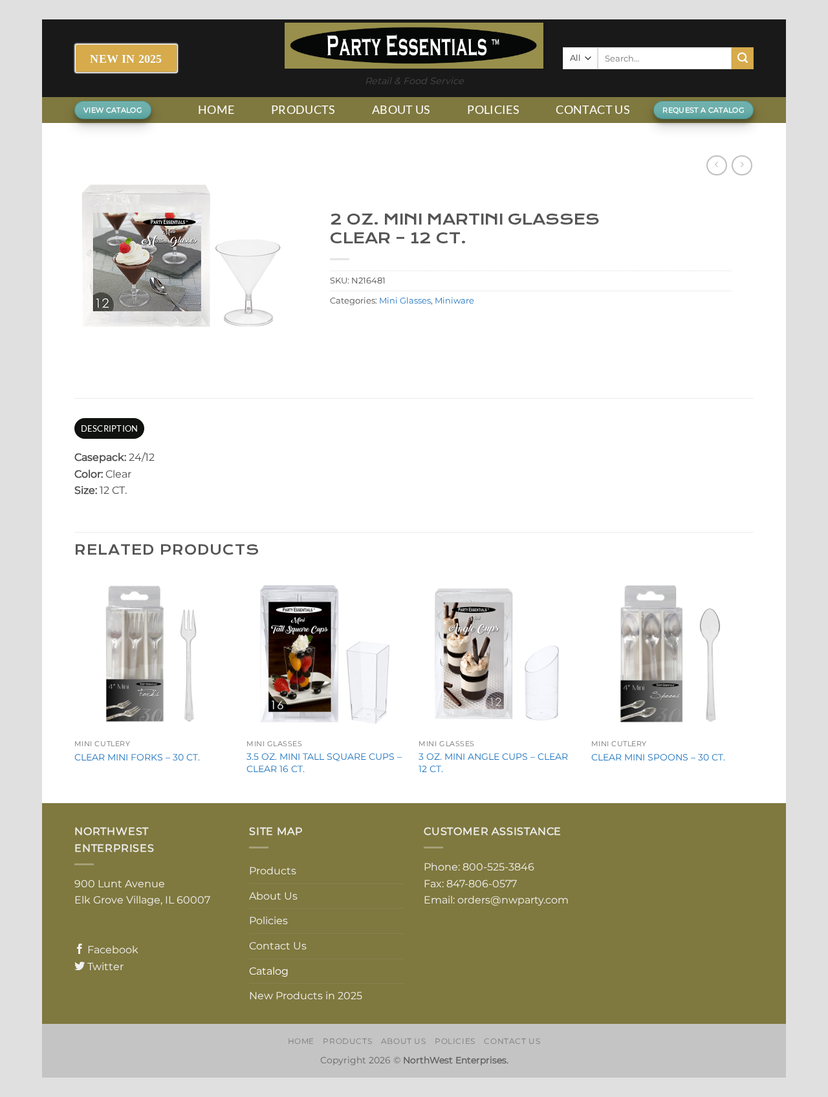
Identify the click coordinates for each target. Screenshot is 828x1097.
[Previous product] (742, 165)
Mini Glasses (405, 300)
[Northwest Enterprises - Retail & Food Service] (414, 46)
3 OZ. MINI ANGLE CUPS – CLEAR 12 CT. (493, 763)
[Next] (749, 688)
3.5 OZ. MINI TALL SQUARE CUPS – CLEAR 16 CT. (324, 763)
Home (216, 109)
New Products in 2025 (305, 996)
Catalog (269, 971)
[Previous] (75, 688)
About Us (401, 109)
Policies (493, 109)
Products (303, 109)
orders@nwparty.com (513, 900)
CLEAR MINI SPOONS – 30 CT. (658, 757)
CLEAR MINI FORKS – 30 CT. (137, 757)
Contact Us (593, 109)
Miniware (454, 300)
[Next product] (716, 165)
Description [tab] (109, 428)
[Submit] (743, 58)
